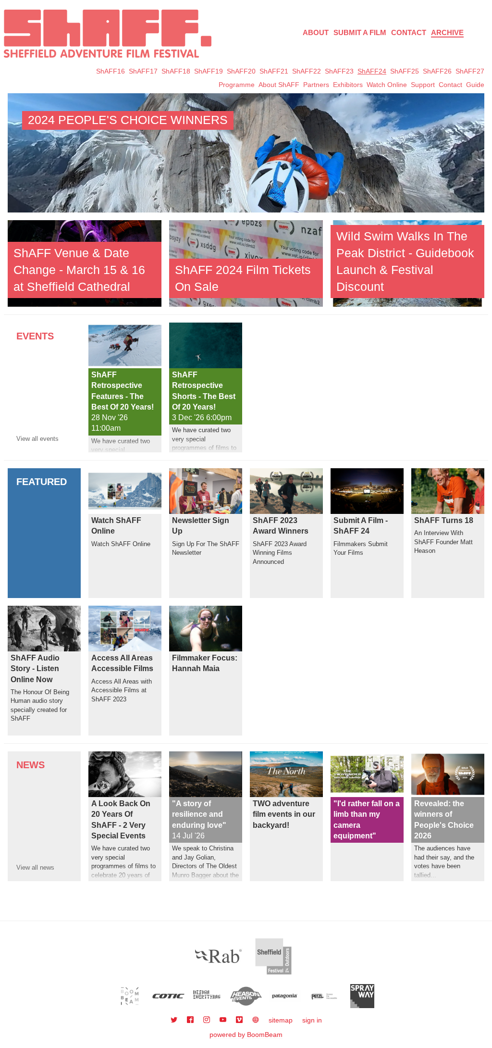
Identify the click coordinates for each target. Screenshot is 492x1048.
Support (423, 84)
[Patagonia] (285, 996)
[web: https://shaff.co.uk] (255, 1020)
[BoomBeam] (130, 996)
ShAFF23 (339, 71)
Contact (408, 32)
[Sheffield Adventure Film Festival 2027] (107, 34)
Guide (475, 84)
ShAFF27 (469, 71)
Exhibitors (348, 84)
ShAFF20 (241, 71)
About (316, 32)
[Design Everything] (207, 996)
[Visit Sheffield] (273, 956)
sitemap (281, 1020)
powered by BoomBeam (246, 1034)
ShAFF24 (371, 71)
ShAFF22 (306, 71)
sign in (312, 1020)
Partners (316, 84)
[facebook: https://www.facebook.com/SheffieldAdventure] (191, 1020)
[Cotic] (168, 996)
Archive (447, 32)
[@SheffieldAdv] (175, 1020)
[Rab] (219, 956)
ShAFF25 (404, 71)
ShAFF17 (143, 71)
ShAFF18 (175, 71)
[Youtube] (224, 1020)
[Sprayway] (362, 996)
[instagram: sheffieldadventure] (207, 1020)
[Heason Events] (246, 996)
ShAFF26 (437, 71)
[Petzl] (324, 996)
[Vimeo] (240, 1020)
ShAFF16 (110, 71)
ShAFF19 (208, 71)
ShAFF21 (273, 71)
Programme (237, 84)
